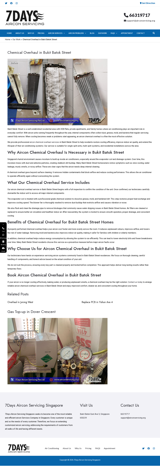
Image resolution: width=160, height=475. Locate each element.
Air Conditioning (52, 448)
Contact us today (135, 282)
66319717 (139, 15)
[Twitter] (6, 3)
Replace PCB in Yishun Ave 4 (97, 302)
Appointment (109, 448)
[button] (63, 33)
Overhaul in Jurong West (20, 302)
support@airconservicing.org (140, 20)
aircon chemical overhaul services (44, 142)
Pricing (88, 448)
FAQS (97, 448)
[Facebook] (11, 3)
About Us (67, 448)
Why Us (78, 448)
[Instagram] (17, 3)
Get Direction (148, 3)
